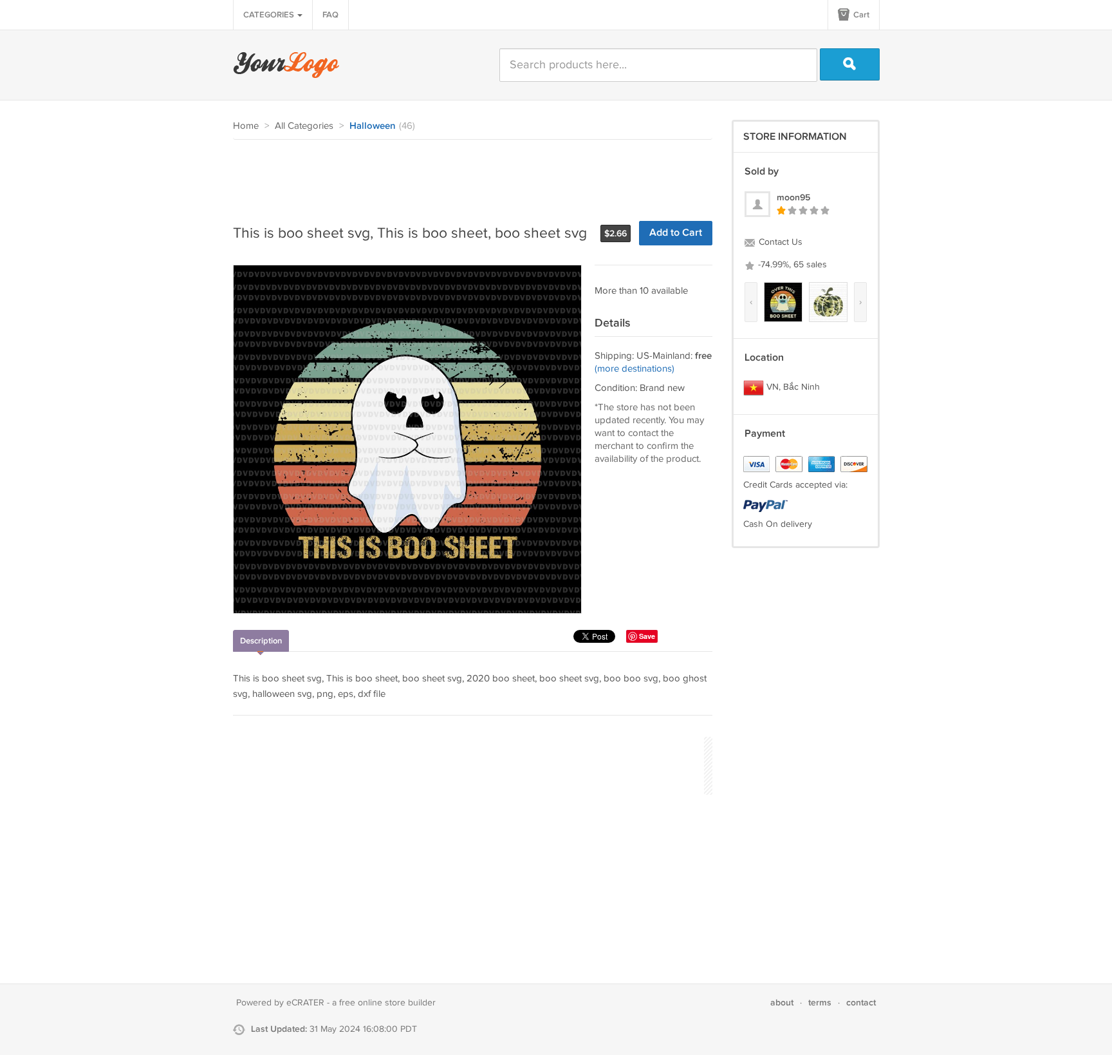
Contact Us (779, 242)
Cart (860, 15)
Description (261, 641)
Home (246, 125)
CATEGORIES (269, 15)
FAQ (330, 15)
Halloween (372, 126)
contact (861, 1002)
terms (819, 1002)
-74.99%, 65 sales (791, 265)
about (781, 1002)
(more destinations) (634, 368)
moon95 (793, 197)
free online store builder (387, 1003)
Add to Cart (675, 233)
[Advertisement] (467, 175)
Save (647, 636)
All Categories (304, 125)
